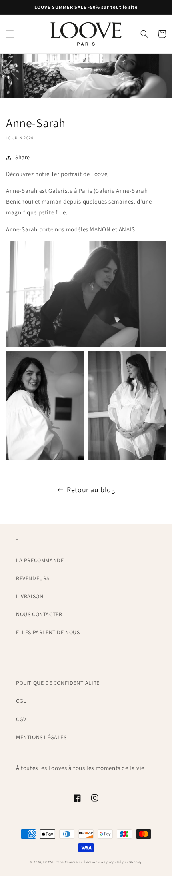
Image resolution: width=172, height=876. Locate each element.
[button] (10, 34)
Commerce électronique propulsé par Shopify (103, 862)
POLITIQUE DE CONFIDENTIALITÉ (58, 682)
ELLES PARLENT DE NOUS (48, 632)
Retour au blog (91, 489)
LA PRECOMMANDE (40, 560)
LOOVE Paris (53, 862)
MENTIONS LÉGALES (41, 737)
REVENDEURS (33, 578)
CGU (21, 700)
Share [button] (22, 157)
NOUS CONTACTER (39, 614)
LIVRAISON (29, 596)
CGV (21, 719)
